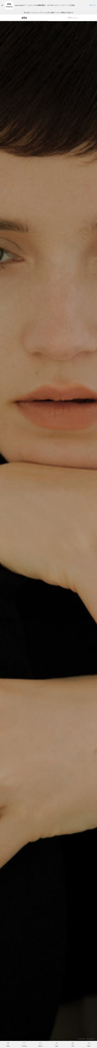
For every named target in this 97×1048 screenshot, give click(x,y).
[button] (40, 1044)
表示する (93, 5)
